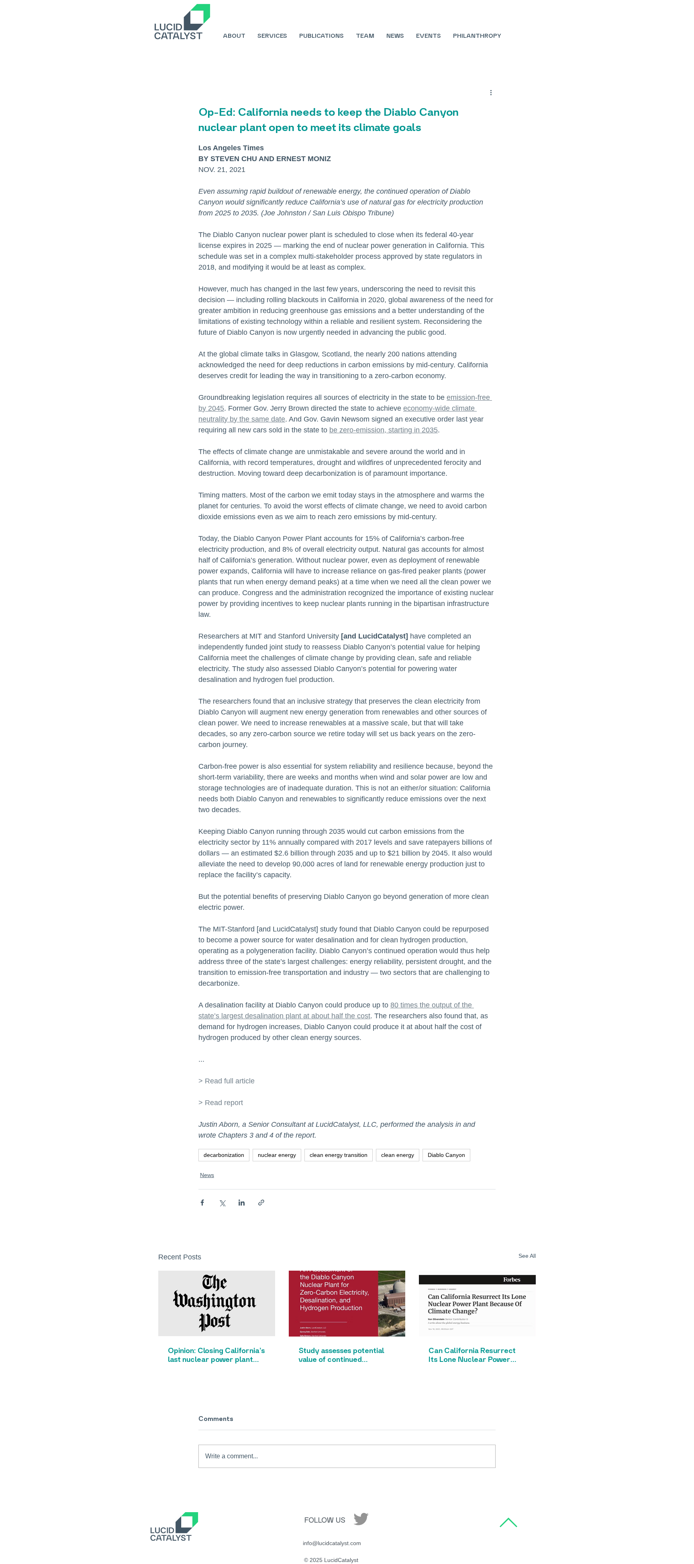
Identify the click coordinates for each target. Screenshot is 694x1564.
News (207, 1175)
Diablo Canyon (446, 1155)
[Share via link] (261, 1202)
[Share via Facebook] (202, 1202)
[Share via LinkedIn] (241, 1202)
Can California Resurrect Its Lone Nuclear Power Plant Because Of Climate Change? (473, 1354)
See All (527, 1256)
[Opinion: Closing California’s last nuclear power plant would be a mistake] (216, 1303)
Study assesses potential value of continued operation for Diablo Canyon (341, 1354)
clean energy (397, 1155)
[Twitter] (361, 1519)
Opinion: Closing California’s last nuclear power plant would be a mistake (216, 1354)
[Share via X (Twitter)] (222, 1202)
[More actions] (491, 92)
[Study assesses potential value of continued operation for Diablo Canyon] (347, 1304)
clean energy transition (338, 1155)
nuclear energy (277, 1155)
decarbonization (224, 1155)
